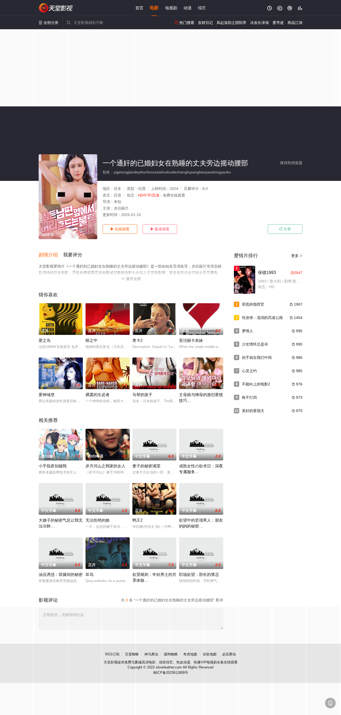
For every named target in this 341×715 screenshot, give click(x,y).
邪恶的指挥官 (253, 304)
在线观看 (119, 229)
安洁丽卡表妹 (191, 340)
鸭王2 (137, 520)
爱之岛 (45, 340)
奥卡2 (137, 340)
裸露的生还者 (97, 394)
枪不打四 (249, 397)
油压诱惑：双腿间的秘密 (61, 574)
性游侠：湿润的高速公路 (262, 317)
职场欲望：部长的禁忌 (199, 574)
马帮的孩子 (142, 394)
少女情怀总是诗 (255, 344)
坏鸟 (90, 574)
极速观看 (159, 229)
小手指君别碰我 (53, 466)
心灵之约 (249, 371)
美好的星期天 (253, 411)
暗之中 (92, 340)
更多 (296, 255)
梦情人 (247, 331)
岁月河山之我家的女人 (105, 466)
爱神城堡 (47, 394)
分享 (285, 229)
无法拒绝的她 (97, 520)
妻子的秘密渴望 (146, 466)
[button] (51, 255)
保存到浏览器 (291, 163)
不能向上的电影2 (256, 384)
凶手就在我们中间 (257, 357)
